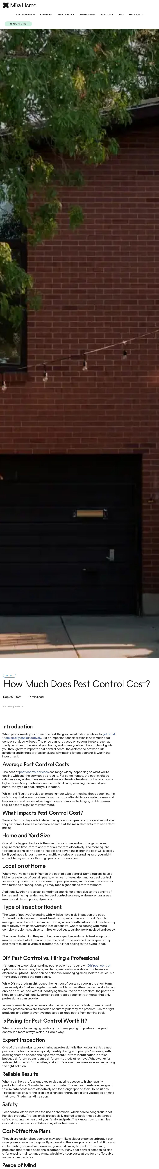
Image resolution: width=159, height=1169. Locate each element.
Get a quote (136, 14)
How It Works (87, 14)
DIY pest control (99, 965)
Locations (46, 14)
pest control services (34, 772)
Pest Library (65, 14)
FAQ (121, 14)
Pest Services (24, 14)
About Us (105, 14)
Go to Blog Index (11, 706)
